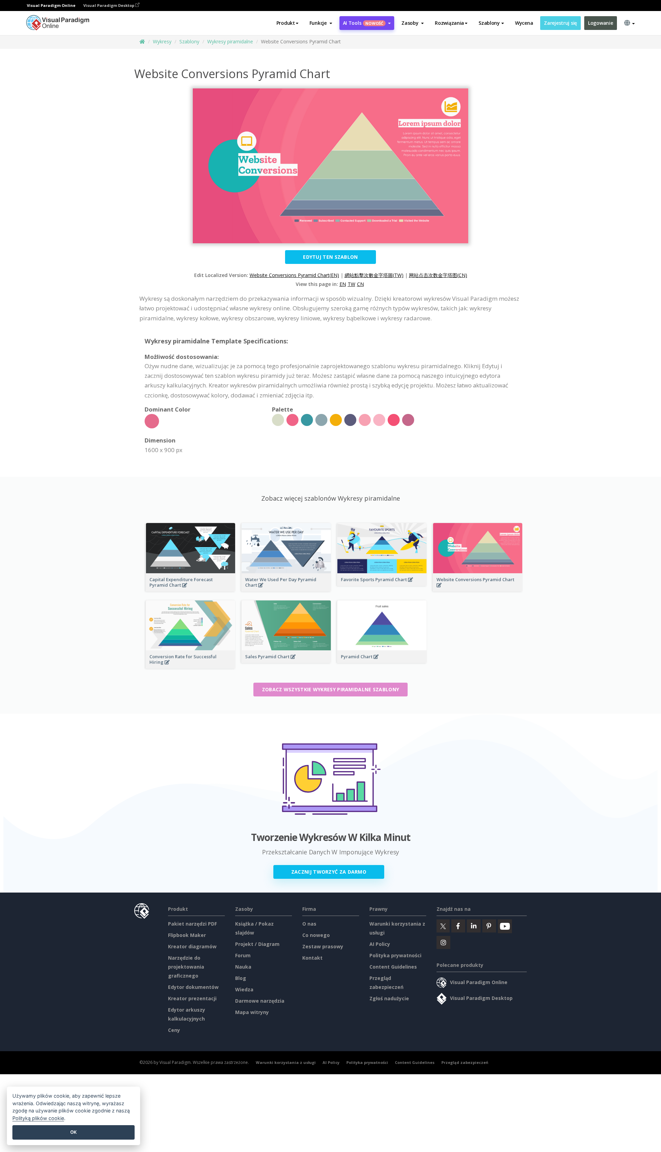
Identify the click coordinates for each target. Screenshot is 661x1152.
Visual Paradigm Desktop (109, 5)
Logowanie (600, 23)
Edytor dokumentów (193, 987)
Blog (240, 978)
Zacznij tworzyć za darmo (328, 871)
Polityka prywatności (395, 955)
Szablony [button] (489, 23)
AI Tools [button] (363, 23)
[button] (321, 23)
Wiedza (244, 989)
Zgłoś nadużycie (389, 998)
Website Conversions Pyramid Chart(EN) (294, 275)
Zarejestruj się (560, 23)
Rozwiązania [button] (449, 23)
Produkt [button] (285, 23)
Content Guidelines (393, 966)
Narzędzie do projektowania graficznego (186, 966)
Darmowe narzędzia (259, 1001)
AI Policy (379, 944)
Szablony (189, 41)
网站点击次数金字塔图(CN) (438, 275)
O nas (309, 923)
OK (73, 1132)
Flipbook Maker (187, 935)
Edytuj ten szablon (330, 257)
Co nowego (316, 935)
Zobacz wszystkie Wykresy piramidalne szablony (330, 689)
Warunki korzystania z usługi (286, 1062)
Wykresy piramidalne (230, 41)
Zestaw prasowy (322, 946)
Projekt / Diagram (257, 944)
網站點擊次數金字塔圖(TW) (374, 275)
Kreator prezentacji (192, 998)
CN (360, 284)
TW (351, 284)
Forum (243, 955)
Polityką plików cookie (38, 1118)
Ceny (174, 1030)
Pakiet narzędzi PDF (192, 923)
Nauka (243, 966)
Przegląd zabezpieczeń (464, 1062)
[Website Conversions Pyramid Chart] (477, 589)
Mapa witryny (252, 1012)
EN (342, 284)
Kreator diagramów (192, 946)
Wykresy (162, 41)
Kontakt (312, 957)
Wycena (524, 23)
